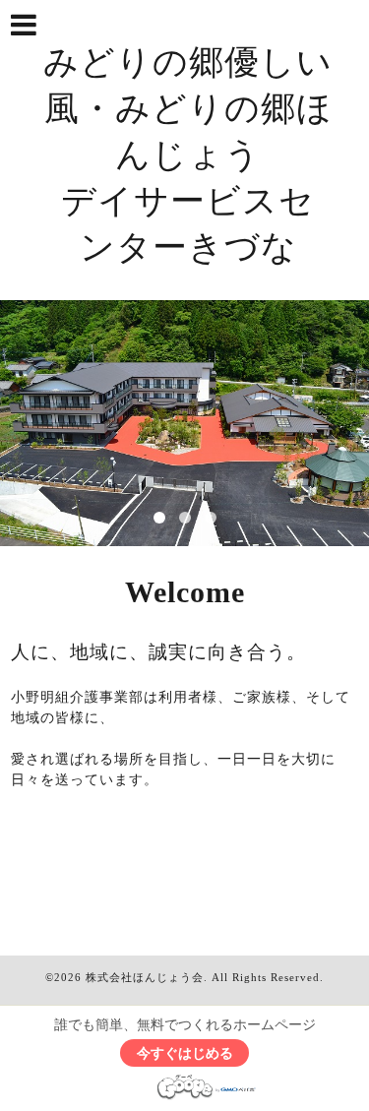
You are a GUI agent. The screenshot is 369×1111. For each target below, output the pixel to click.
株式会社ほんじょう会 (145, 977)
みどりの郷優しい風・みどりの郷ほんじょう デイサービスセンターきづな (188, 155)
